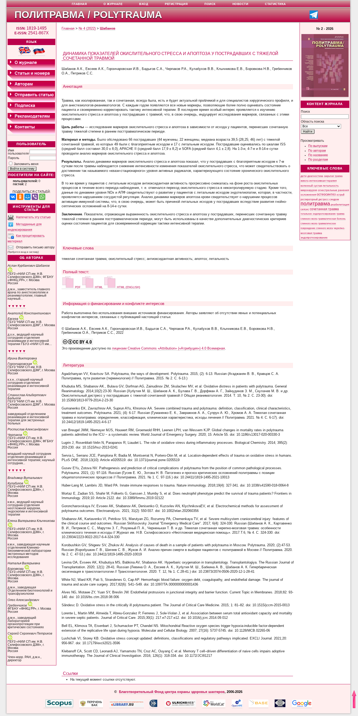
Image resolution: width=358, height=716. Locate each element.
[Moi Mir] (27, 197)
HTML (99, 287)
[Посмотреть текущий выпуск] (325, 96)
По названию (318, 155)
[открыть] (45, 706)
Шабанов (107, 28)
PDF (78, 287)
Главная (68, 28)
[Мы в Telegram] (314, 17)
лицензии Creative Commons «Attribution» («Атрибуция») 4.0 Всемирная (168, 348)
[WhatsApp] (42, 197)
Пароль (13, 158)
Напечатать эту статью (33, 217)
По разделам (318, 159)
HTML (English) (128, 287)
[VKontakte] (13, 197)
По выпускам (317, 145)
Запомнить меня (26, 164)
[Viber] (35, 197)
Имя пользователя (18, 152)
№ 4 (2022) (87, 28)
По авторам (317, 150)
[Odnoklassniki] (20, 197)
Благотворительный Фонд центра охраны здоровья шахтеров (172, 692)
